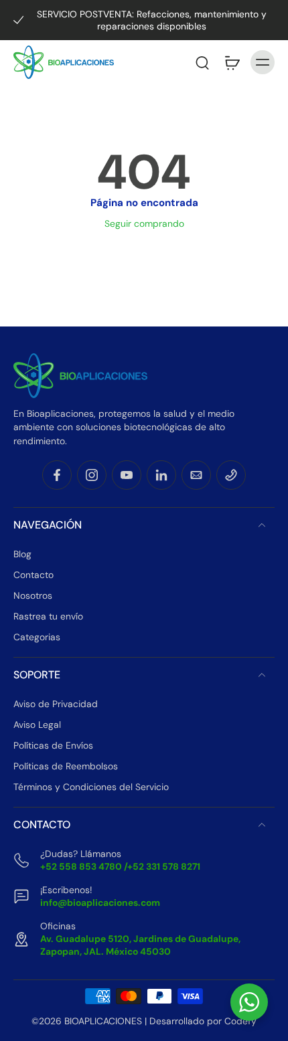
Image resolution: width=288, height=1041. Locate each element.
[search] (202, 62)
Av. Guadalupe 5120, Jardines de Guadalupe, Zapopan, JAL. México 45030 (140, 945)
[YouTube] (126, 475)
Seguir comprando (144, 223)
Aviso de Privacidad (55, 704)
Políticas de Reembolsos (65, 766)
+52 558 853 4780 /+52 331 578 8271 (120, 866)
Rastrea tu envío (48, 616)
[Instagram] (91, 475)
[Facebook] (57, 475)
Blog (22, 554)
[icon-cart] (231, 62)
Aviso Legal (37, 725)
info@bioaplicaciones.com (100, 902)
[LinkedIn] (161, 475)
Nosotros (32, 595)
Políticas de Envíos (53, 745)
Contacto (33, 575)
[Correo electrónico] (196, 475)
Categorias (36, 637)
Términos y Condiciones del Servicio (91, 787)
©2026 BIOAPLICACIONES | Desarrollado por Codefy (144, 1021)
